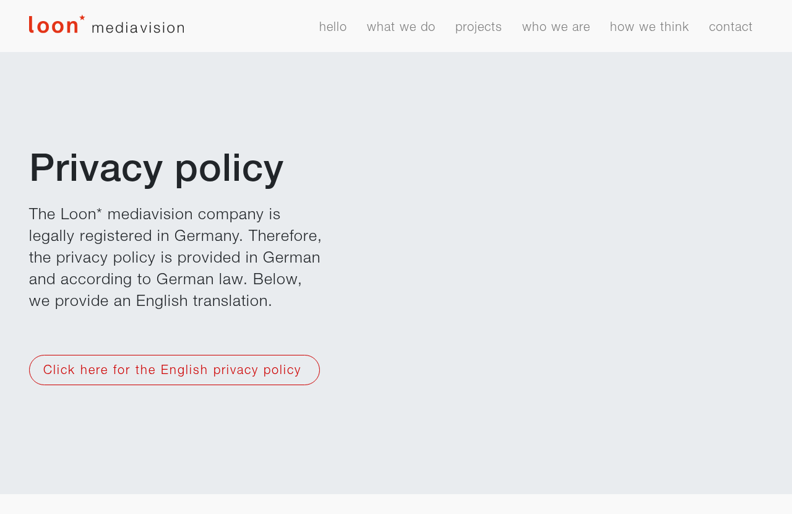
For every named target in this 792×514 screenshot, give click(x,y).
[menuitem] (333, 31)
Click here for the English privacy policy (174, 371)
